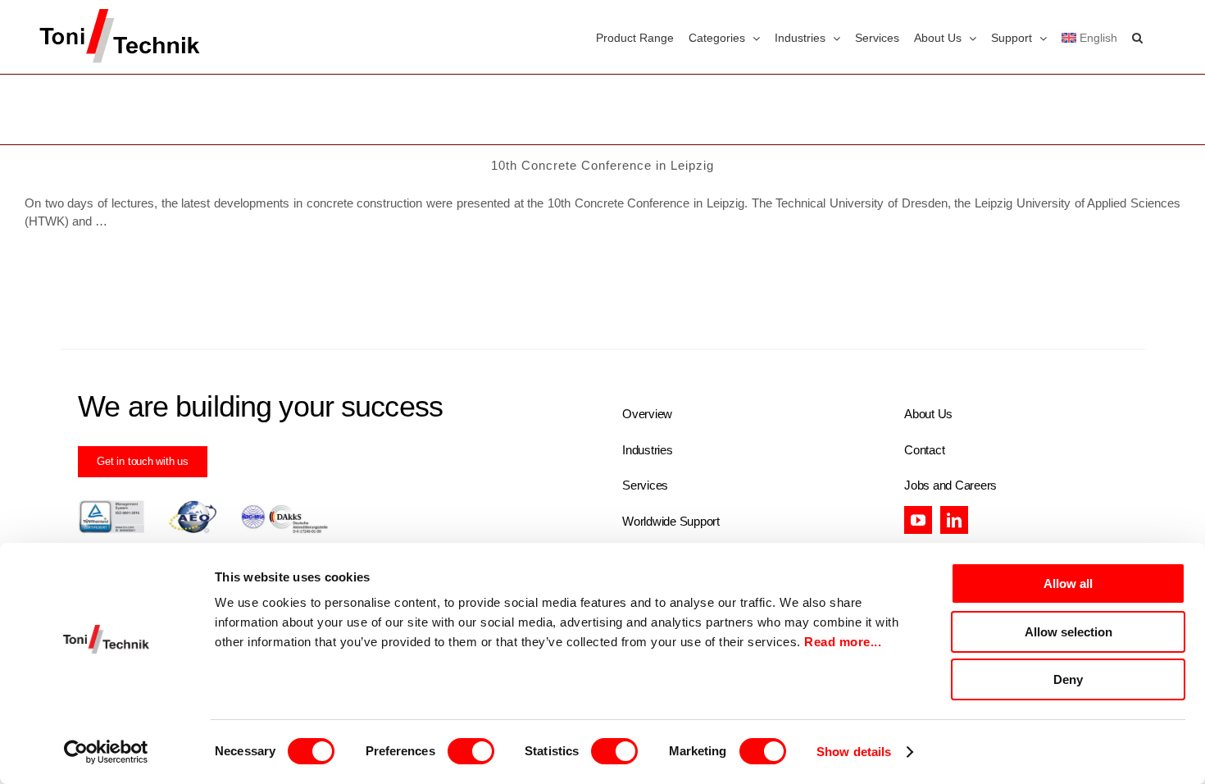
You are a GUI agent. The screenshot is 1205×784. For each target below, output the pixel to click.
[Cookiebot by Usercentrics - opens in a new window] (106, 752)
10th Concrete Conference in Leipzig (602, 165)
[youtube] (918, 520)
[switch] (471, 751)
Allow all (1068, 583)
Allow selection (1068, 632)
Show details (853, 752)
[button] (1137, 37)
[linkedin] (954, 520)
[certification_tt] (203, 506)
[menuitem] (1089, 37)
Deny (1068, 679)
